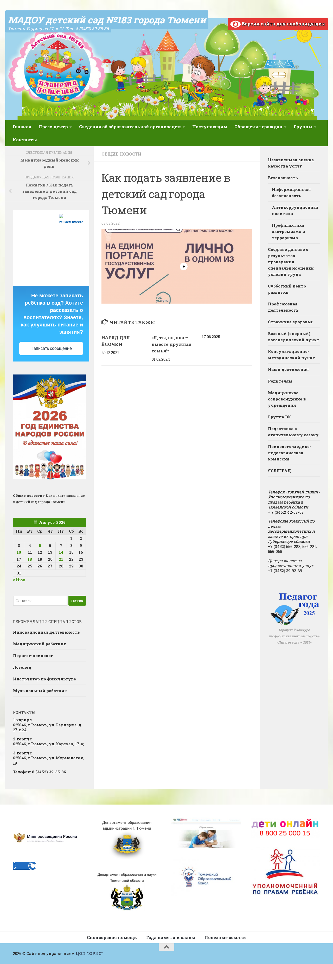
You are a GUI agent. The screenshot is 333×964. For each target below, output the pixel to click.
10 (19, 552)
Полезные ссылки (225, 937)
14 (61, 552)
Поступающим (209, 126)
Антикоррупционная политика (295, 210)
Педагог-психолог (33, 655)
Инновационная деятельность (46, 632)
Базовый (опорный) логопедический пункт (293, 336)
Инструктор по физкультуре (44, 678)
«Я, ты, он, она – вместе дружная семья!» (171, 344)
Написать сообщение (51, 348)
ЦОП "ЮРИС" (89, 953)
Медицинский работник (39, 643)
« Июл (19, 579)
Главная (22, 126)
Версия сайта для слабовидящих (283, 24)
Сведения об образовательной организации (130, 126)
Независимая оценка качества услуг (291, 163)
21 (61, 559)
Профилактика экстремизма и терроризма (288, 231)
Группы (303, 126)
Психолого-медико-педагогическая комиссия (289, 452)
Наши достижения (288, 369)
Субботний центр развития (287, 289)
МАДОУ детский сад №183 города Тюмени (107, 20)
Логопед (22, 667)
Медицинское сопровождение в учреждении (287, 399)
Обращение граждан (258, 126)
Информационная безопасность (291, 192)
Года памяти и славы (170, 937)
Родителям (280, 381)
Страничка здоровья (290, 321)
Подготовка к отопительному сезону (293, 431)
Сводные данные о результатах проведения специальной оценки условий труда (291, 262)
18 (30, 559)
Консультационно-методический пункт (291, 354)
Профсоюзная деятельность (283, 307)
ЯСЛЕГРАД (279, 470)
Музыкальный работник (40, 690)
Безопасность (283, 177)
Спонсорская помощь (112, 937)
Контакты (25, 139)
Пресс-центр (53, 126)
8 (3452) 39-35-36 (49, 771)
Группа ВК (279, 416)
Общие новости (121, 154)
